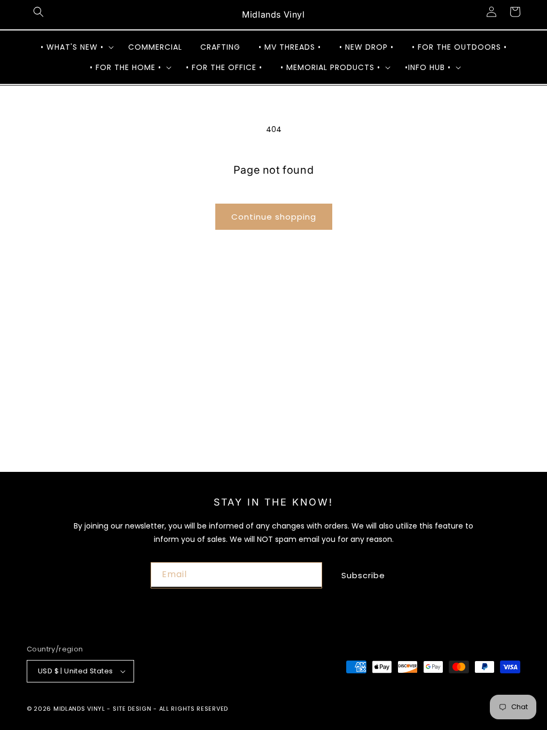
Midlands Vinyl (79, 708)
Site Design (132, 708)
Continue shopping (273, 216)
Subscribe (363, 575)
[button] (38, 12)
